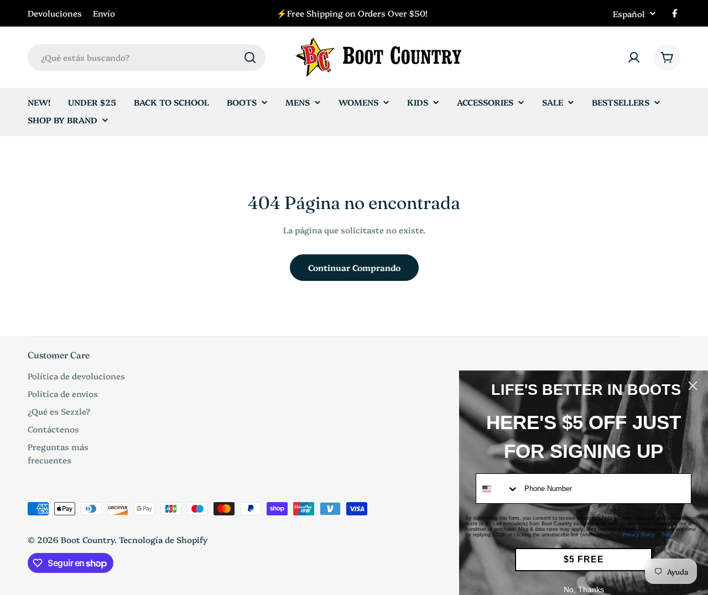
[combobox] (147, 57)
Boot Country (87, 539)
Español (629, 13)
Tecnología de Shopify (163, 539)
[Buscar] (250, 57)
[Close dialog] (692, 385)
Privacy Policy (638, 534)
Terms (669, 534)
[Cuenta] (634, 57)
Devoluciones (55, 13)
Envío (104, 13)
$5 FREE (584, 559)
